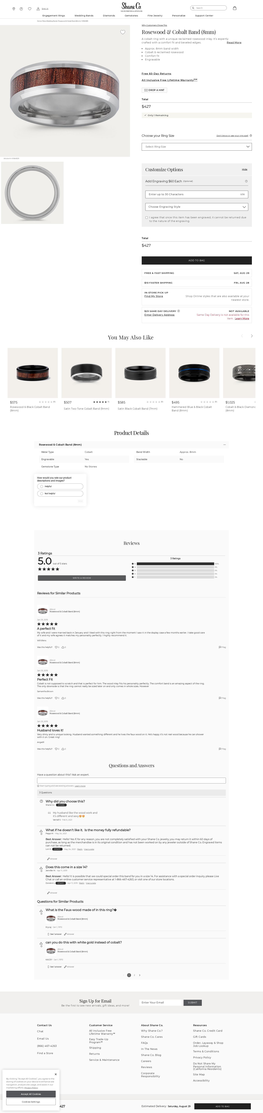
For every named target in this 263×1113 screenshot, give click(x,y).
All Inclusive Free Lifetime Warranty (169, 80)
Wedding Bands (84, 15)
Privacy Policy (202, 1057)
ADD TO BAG (197, 260)
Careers (146, 1061)
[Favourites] (29, 8)
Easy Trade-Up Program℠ (98, 1041)
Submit (192, 1002)
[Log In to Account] (38, 8)
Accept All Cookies (31, 1094)
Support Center (204, 15)
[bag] (234, 7)
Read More (234, 42)
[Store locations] (13, 8)
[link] (197, 147)
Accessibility (201, 1080)
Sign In (45, 9)
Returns (94, 1053)
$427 (146, 106)
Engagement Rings (53, 15)
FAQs (144, 1043)
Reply (79, 849)
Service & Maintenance (104, 1060)
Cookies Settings (31, 1102)
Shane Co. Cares (152, 1036)
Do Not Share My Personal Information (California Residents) (207, 1066)
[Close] (55, 1074)
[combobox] (207, 8)
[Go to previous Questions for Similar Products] (123, 975)
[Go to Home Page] (131, 6)
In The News (149, 1049)
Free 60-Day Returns (156, 73)
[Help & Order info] (21, 8)
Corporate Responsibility (150, 1075)
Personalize (178, 15)
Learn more (80, 786)
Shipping (95, 1047)
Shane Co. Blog (151, 1055)
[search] (193, 8)
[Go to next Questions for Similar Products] (139, 975)
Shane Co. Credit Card (208, 1030)
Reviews (146, 1067)
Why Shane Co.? (152, 1030)
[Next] (251, 336)
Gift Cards (199, 1036)
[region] (31, 1090)
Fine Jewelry (155, 15)
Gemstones (131, 15)
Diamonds (109, 15)
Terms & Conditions (206, 1051)
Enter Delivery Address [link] (159, 314)
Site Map (199, 1074)
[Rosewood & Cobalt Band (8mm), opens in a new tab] (42, 610)
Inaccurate (89, 849)
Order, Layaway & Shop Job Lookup (208, 1044)
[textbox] (131, 780)
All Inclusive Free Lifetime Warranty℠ (102, 1032)
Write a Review (82, 578)
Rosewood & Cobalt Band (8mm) (179, 31)
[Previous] (242, 336)
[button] (154, 90)
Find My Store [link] (153, 296)
